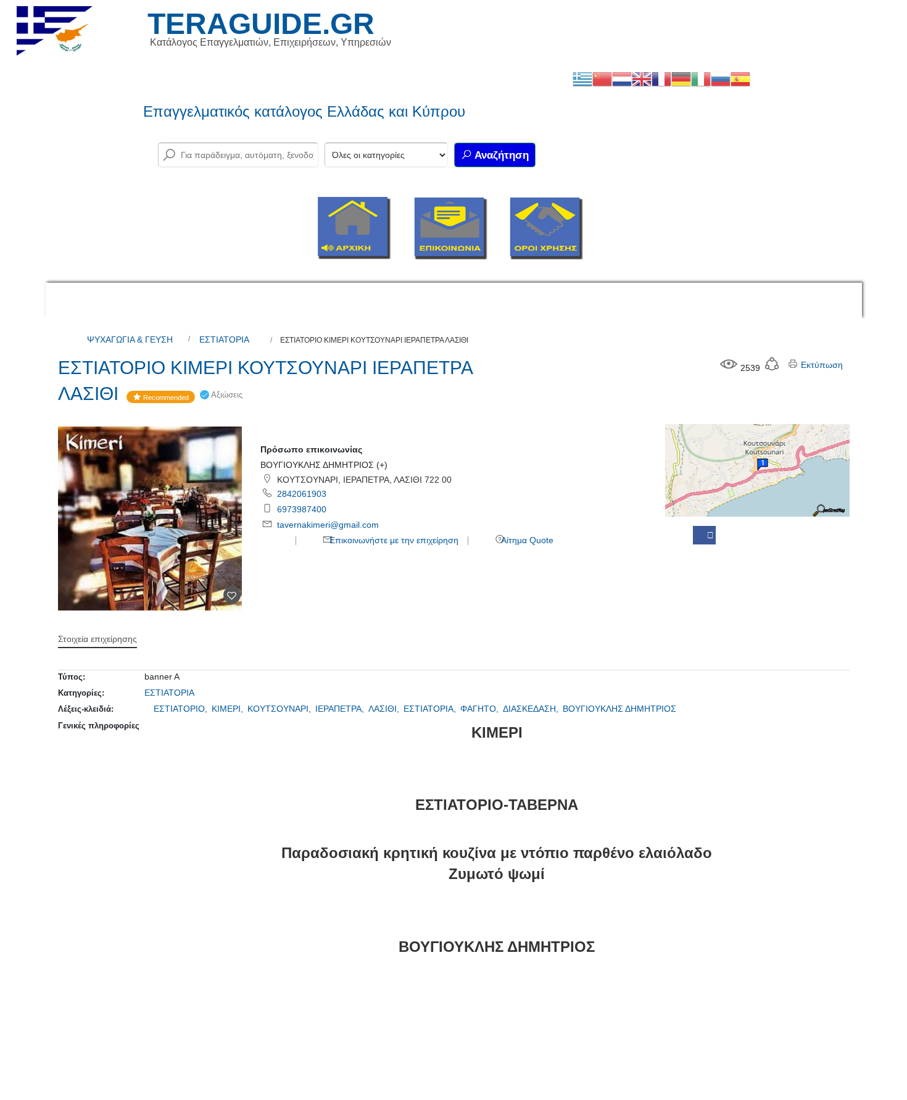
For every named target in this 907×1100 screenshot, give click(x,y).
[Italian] (701, 78)
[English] (642, 78)
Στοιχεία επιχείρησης (97, 639)
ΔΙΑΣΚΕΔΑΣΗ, (532, 709)
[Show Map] (757, 470)
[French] (661, 78)
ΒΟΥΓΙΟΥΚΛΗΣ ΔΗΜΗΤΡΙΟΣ (619, 709)
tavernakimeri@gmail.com (328, 525)
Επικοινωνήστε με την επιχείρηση (392, 540)
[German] (681, 78)
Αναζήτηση (500, 155)
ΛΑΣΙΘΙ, (385, 709)
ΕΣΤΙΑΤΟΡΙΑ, (431, 709)
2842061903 (301, 494)
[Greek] (582, 78)
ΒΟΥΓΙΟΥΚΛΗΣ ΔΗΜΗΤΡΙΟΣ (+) (323, 465)
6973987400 (301, 509)
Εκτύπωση (820, 365)
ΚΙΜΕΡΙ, (229, 709)
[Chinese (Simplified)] (602, 78)
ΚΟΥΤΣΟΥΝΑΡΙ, (280, 709)
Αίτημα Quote (526, 540)
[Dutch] (622, 78)
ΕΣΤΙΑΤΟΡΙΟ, (182, 709)
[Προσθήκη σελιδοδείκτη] (232, 595)
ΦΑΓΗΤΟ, (480, 709)
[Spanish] (740, 78)
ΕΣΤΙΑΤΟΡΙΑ (224, 339)
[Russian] (721, 78)
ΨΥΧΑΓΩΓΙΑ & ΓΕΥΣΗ (130, 339)
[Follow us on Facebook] (704, 535)
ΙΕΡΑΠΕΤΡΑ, (341, 709)
